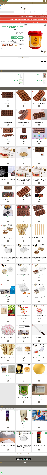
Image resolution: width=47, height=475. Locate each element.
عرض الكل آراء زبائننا (23, 86)
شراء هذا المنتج (14, 37)
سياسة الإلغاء (20, 57)
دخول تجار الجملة (37, 12)
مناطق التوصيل (27, 12)
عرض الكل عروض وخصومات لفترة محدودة (23, 453)
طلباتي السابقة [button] (44, 12)
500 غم (22, 33)
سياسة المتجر (22, 12)
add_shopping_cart (39, 124)
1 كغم (19, 33)
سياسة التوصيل (26, 57)
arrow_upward (1, 462)
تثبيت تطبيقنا (16, 12)
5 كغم (17, 33)
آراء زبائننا (32, 12)
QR (2, 48)
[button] (6, 1)
